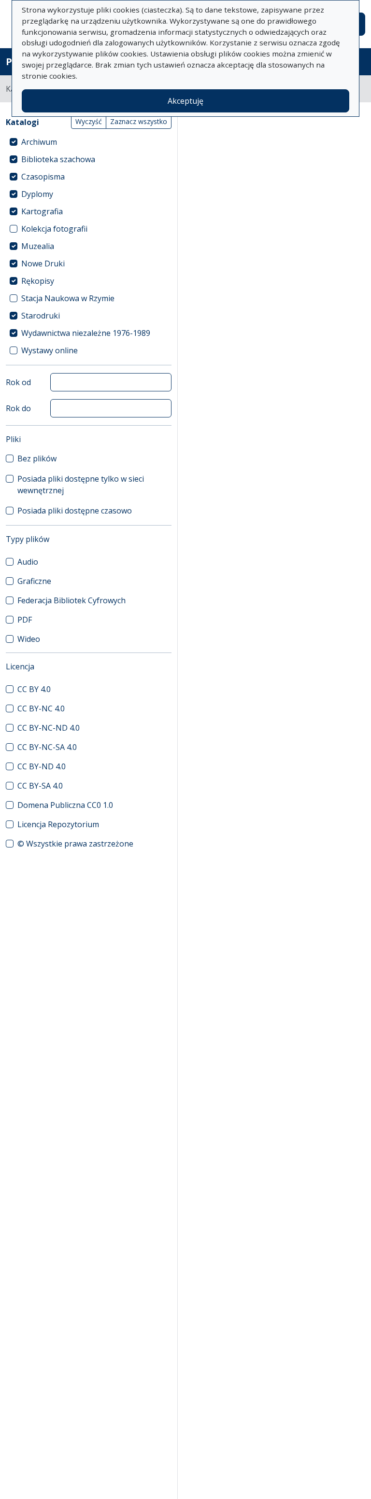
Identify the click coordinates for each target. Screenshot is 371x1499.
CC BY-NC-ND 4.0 (48, 727)
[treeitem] (88, 142)
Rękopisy (37, 281)
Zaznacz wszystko (138, 121)
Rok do (18, 408)
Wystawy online (49, 350)
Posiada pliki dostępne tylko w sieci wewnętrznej (80, 484)
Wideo (28, 639)
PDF (24, 619)
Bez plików (37, 458)
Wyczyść (88, 121)
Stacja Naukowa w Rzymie (67, 298)
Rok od (18, 382)
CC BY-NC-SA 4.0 (47, 747)
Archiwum (39, 142)
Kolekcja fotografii (54, 228)
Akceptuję (185, 101)
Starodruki (40, 315)
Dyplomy (37, 194)
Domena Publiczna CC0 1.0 (65, 805)
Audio (27, 561)
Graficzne (34, 581)
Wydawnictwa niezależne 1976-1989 (85, 333)
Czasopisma (43, 176)
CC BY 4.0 (34, 689)
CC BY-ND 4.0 (41, 766)
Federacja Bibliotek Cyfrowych (71, 600)
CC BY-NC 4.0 (41, 708)
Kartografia (42, 211)
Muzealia (37, 246)
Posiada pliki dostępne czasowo (74, 510)
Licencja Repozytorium (58, 824)
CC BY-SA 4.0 (40, 785)
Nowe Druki (43, 263)
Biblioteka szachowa (58, 159)
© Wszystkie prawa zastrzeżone (75, 843)
